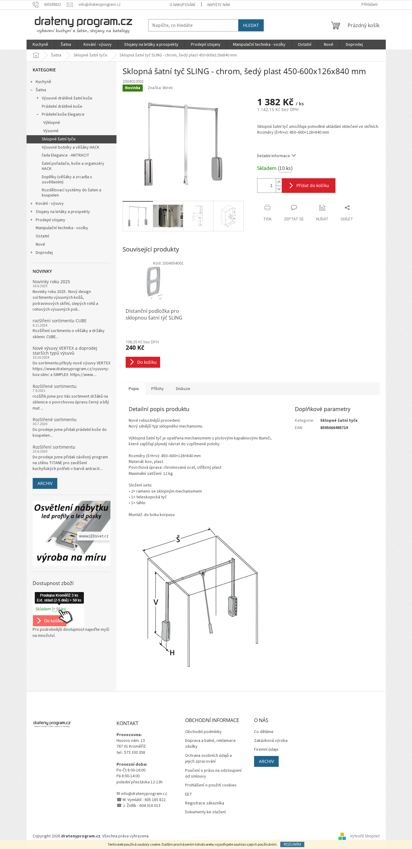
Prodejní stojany (50, 220)
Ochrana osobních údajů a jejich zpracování (208, 758)
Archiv (45, 483)
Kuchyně (43, 82)
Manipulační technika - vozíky (62, 228)
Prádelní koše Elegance (63, 114)
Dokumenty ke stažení (205, 812)
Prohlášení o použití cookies (211, 785)
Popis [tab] (134, 389)
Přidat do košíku (312, 185)
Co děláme (264, 732)
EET (188, 794)
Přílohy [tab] (157, 389)
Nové (40, 244)
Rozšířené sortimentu (55, 386)
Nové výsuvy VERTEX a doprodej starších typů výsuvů (65, 350)
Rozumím (292, 844)
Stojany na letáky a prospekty (63, 212)
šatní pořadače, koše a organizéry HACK (73, 166)
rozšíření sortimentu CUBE (60, 320)
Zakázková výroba (271, 741)
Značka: (160, 88)
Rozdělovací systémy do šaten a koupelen (71, 192)
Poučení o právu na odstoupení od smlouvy (213, 773)
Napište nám (218, 5)
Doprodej (44, 253)
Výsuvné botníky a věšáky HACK (70, 147)
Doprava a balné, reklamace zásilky (210, 744)
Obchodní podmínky (203, 732)
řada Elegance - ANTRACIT (65, 155)
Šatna (41, 90)
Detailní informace (273, 156)
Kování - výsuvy (50, 204)
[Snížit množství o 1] (279, 189)
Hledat (251, 25)
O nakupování (182, 5)
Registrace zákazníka (204, 803)
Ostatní (42, 236)
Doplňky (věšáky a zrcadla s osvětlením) (67, 179)
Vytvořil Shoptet (365, 836)
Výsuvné (51, 131)
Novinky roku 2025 (51, 281)
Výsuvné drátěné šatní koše (67, 98)
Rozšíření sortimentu (54, 447)
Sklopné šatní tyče (59, 139)
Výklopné (51, 123)
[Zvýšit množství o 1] (279, 182)
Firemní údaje (266, 750)
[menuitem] (40, 44)
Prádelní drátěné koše (62, 106)
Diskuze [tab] (183, 389)
